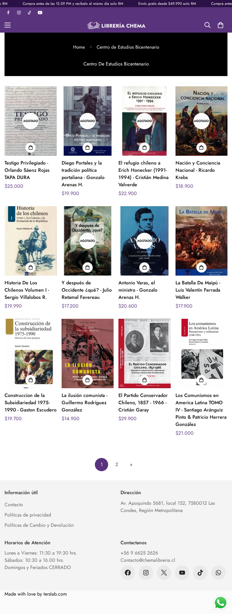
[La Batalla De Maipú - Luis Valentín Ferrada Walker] (202, 241)
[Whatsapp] (218, 572)
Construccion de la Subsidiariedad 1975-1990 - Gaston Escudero (30, 402)
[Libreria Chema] (116, 25)
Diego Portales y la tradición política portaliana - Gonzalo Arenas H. (83, 173)
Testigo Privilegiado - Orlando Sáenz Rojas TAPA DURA (27, 170)
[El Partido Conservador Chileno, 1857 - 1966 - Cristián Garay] (144, 353)
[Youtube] (182, 572)
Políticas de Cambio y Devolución (39, 525)
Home (79, 47)
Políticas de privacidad (28, 514)
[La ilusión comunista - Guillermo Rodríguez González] (88, 353)
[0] (220, 25)
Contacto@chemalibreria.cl (148, 560)
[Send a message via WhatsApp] (220, 602)
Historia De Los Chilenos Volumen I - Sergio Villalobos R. (27, 290)
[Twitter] (164, 572)
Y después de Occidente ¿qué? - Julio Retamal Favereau (87, 290)
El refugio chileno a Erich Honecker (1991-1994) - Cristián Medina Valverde (143, 173)
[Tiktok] (200, 572)
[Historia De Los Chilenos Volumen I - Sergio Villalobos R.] (31, 241)
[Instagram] (146, 572)
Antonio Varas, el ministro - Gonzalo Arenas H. (137, 290)
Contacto (14, 504)
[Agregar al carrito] (30, 147)
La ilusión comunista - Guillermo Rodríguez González (84, 402)
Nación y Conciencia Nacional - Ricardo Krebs (198, 170)
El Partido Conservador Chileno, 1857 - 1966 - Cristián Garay (143, 402)
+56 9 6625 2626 (139, 552)
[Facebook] (128, 572)
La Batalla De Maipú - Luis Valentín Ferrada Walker (198, 290)
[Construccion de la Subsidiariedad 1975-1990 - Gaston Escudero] (31, 353)
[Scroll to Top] (220, 581)
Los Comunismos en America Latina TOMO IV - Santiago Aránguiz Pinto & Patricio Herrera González (201, 410)
